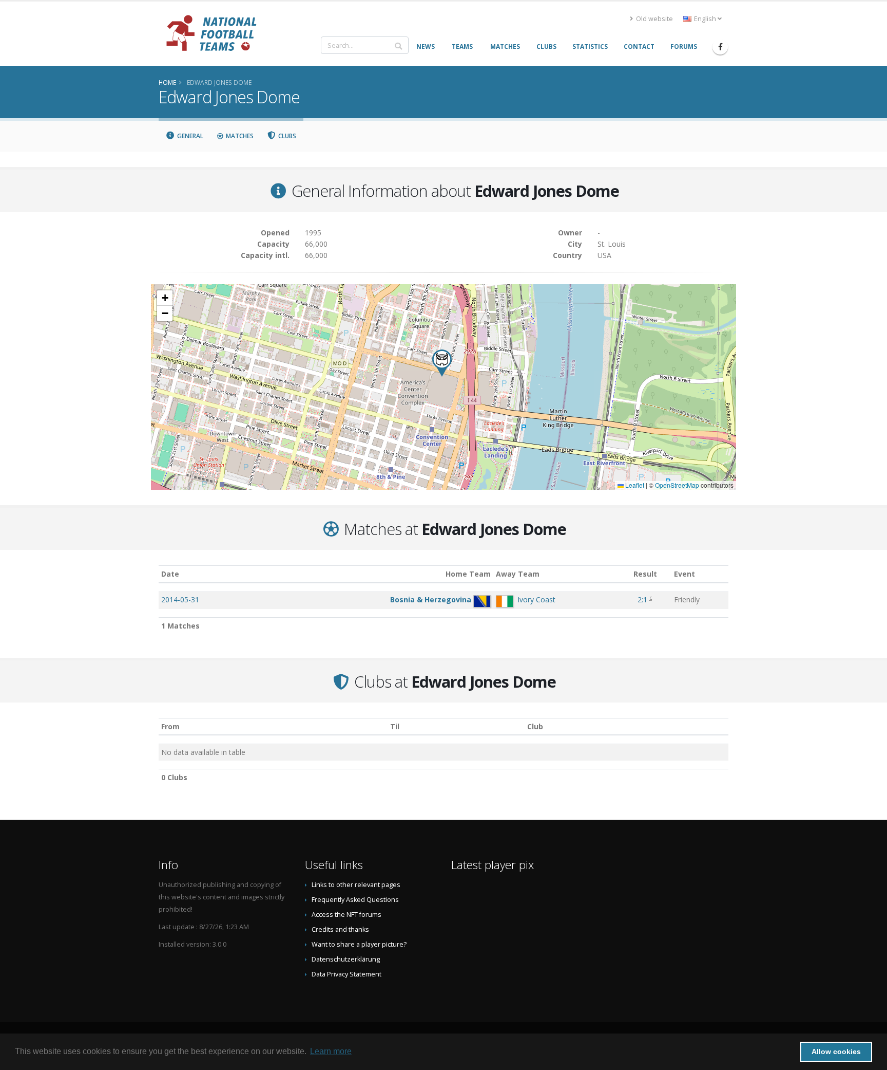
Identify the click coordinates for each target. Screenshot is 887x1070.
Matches (239, 136)
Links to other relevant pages (356, 884)
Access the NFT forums (346, 914)
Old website (653, 18)
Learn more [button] (331, 1051)
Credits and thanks (340, 929)
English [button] (705, 18)
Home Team (468, 574)
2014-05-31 (180, 599)
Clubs (286, 136)
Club (535, 726)
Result (645, 574)
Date (170, 574)
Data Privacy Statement (346, 974)
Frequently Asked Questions (355, 899)
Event (684, 574)
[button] (442, 363)
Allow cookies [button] (836, 1051)
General (189, 136)
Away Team (517, 574)
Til (394, 726)
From (170, 726)
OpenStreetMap (677, 485)
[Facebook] (720, 46)
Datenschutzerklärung (346, 959)
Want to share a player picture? (359, 944)
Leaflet (634, 485)
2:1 (642, 599)
